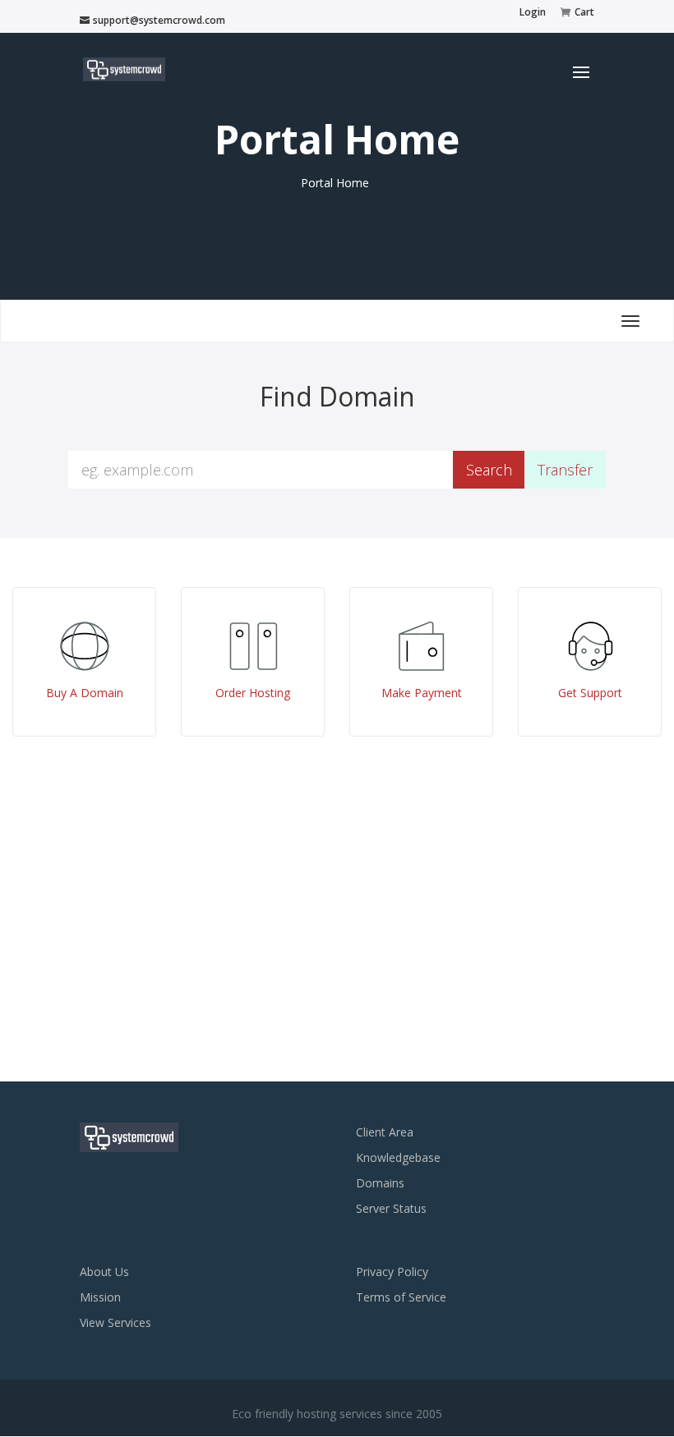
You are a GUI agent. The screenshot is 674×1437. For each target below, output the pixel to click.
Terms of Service (401, 1297)
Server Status (391, 1208)
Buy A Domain (84, 692)
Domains (380, 1183)
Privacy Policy (392, 1271)
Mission (100, 1297)
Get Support (590, 692)
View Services (115, 1322)
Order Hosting (252, 692)
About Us (104, 1271)
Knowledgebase (398, 1157)
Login (532, 13)
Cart (584, 13)
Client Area (384, 1132)
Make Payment (421, 692)
